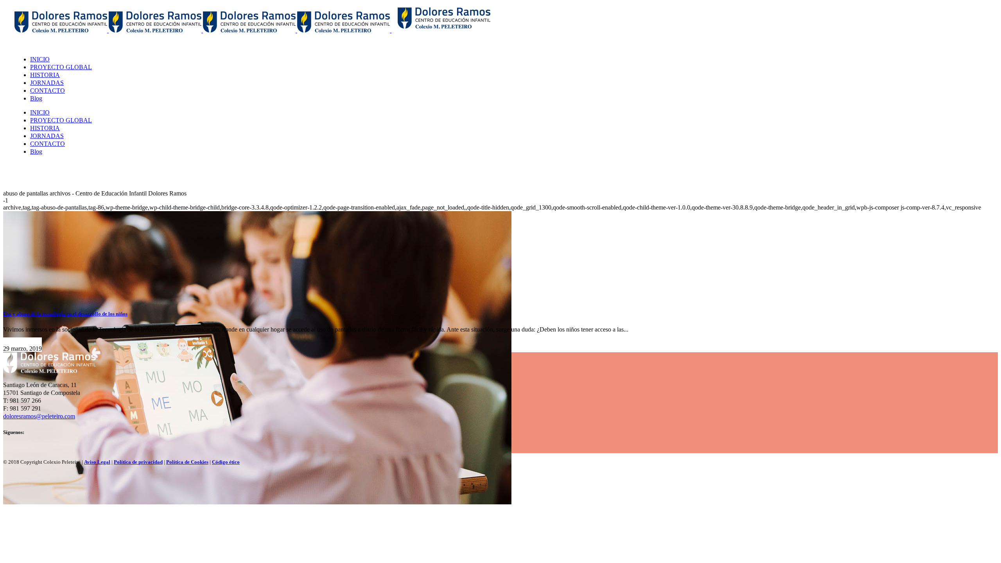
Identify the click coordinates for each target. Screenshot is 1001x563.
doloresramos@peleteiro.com (39, 416)
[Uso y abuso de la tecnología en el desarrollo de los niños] (257, 502)
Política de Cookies (187, 462)
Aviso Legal (97, 462)
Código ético (226, 462)
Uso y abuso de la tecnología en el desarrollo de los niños (65, 314)
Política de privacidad (138, 462)
